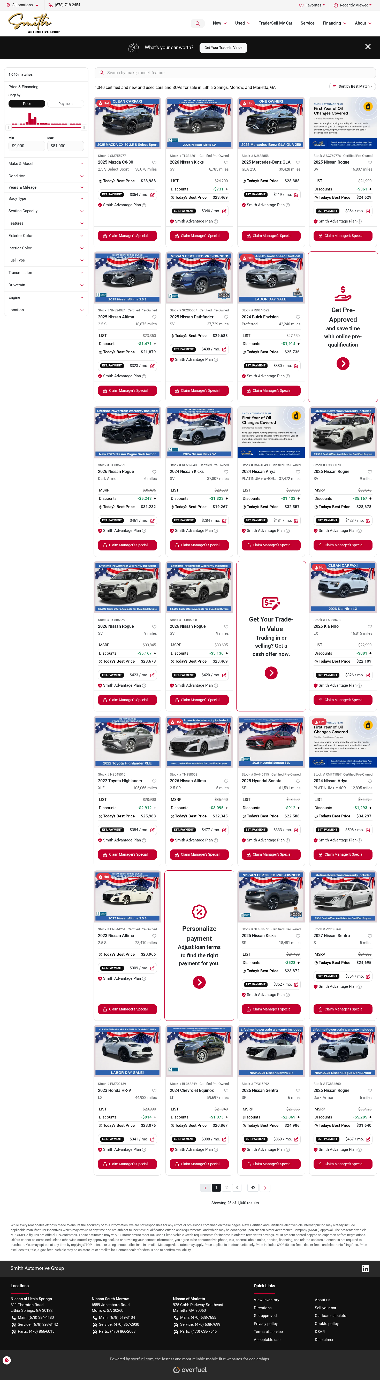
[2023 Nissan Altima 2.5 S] (127, 896)
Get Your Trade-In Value (223, 47)
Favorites (314, 5)
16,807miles (362, 169)
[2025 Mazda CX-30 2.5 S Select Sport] (127, 123)
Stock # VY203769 (327, 929)
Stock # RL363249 (183, 1084)
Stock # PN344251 (111, 929)
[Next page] (265, 1188)
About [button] (360, 23)
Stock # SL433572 (255, 929)
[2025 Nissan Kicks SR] (271, 896)
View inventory (266, 1300)
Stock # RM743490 (256, 465)
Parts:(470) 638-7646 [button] (198, 1331)
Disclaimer (324, 1339)
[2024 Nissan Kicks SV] (199, 432)
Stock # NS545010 (111, 774)
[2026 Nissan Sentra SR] (271, 1051)
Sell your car (325, 1308)
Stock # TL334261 (183, 156)
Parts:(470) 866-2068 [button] (117, 1331)
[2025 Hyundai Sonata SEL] (271, 742)
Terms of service (268, 1331)
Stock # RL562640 (183, 465)
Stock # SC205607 (183, 310)
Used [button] (240, 23)
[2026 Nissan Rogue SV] (343, 432)
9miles (366, 478)
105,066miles (145, 788)
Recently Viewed (354, 5)
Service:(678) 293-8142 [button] (38, 1324)
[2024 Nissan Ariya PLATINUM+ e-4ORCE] (271, 432)
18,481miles (290, 942)
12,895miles (362, 788)
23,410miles (146, 942)
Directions (263, 1308)
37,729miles (218, 324)
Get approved (265, 1315)
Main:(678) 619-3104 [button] (117, 1317)
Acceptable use (267, 1339)
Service (308, 23)
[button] (24, 5)
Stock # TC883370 (327, 465)
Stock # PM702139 (112, 1084)
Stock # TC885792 (111, 465)
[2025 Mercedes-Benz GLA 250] (271, 123)
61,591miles (290, 788)
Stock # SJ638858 (255, 156)
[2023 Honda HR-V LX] (127, 1051)
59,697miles (218, 1097)
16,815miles (362, 633)
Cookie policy (327, 1323)
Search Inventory (198, 23)
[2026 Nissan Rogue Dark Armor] (127, 432)
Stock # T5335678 (327, 620)
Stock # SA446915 (255, 774)
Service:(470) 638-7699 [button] (200, 1324)
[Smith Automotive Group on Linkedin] (363, 1268)
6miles (150, 478)
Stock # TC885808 (183, 620)
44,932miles (146, 1097)
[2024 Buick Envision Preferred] (271, 277)
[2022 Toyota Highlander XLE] (127, 742)
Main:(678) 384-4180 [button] (36, 1317)
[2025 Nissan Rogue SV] (343, 123)
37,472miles (290, 478)
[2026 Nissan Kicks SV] (199, 123)
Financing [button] (332, 23)
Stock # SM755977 (112, 156)
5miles (222, 788)
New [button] (217, 23)
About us (322, 1300)
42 (253, 1187)
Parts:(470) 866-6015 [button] (36, 1331)
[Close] (367, 46)
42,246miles (290, 324)
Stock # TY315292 (255, 1084)
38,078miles (146, 169)
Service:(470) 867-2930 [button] (119, 1324)
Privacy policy (266, 1323)
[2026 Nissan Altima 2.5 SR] (199, 742)
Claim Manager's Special (128, 236)
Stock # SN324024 (111, 310)
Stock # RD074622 (255, 310)
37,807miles (218, 478)
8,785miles (219, 169)
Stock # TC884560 (327, 1084)
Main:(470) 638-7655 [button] (198, 1317)
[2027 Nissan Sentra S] (343, 896)
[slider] (8, 128)
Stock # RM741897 (327, 774)
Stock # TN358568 (183, 774)
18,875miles (146, 324)
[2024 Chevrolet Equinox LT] (199, 1051)
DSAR (320, 1331)
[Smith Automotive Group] (34, 23)
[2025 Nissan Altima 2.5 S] (127, 277)
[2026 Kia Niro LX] (343, 587)
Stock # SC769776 (327, 156)
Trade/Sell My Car (275, 23)
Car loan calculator (331, 1315)
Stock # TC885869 (111, 620)
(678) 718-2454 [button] (67, 5)
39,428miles (290, 169)
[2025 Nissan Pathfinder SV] (199, 277)
